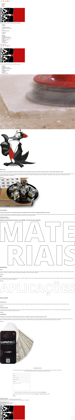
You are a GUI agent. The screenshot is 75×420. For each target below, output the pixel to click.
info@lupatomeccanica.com (4, 401)
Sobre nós (3, 24)
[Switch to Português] (7, 1)
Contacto (3, 33)
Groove (3, 29)
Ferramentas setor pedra (6, 27)
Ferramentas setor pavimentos (7, 28)
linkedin (3, 4)
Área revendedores (5, 42)
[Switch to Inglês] (3, 1)
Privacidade (36, 393)
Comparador (4, 32)
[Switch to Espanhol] (5, 1)
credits (11, 403)
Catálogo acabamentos (5, 30)
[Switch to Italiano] (1, 1)
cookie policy (7, 403)
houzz (3, 5)
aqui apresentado (43, 392)
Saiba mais (1, 177)
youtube (3, 6)
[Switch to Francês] (9, 1)
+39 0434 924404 (3, 402)
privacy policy (2, 403)
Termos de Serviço (43, 393)
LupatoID (3, 25)
